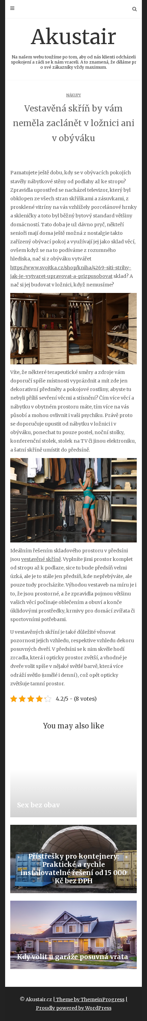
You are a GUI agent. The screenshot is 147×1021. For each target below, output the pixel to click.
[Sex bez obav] (73, 783)
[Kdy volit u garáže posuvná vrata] (73, 935)
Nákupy (73, 95)
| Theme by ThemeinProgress (88, 999)
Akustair (73, 47)
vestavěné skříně (41, 559)
